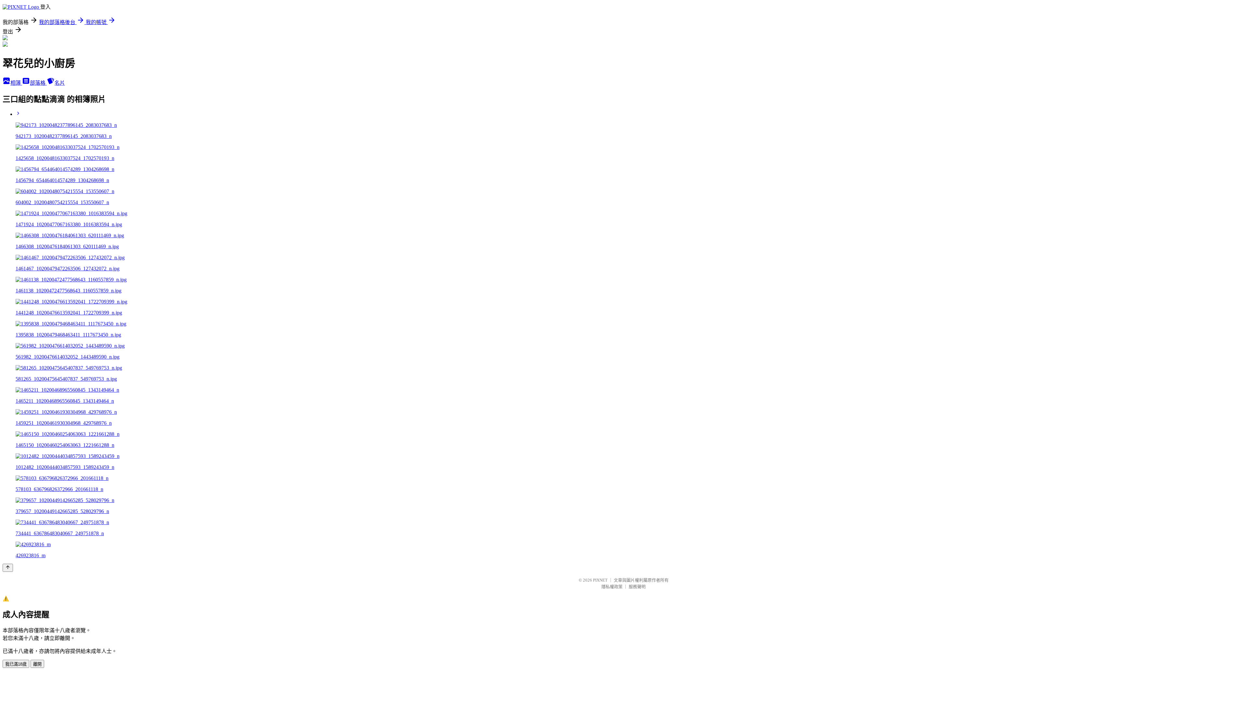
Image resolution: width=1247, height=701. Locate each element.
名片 (60, 83)
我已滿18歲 (16, 664)
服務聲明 (637, 586)
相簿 (16, 83)
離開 (37, 664)
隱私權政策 (612, 586)
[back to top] (8, 568)
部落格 (38, 83)
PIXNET (600, 580)
